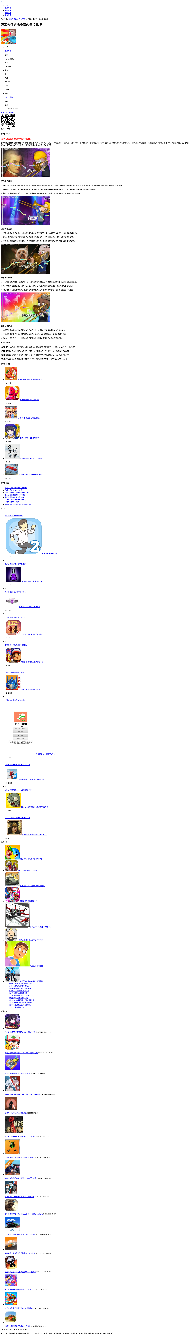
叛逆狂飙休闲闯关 (36, 966)
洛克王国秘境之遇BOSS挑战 (15, 495)
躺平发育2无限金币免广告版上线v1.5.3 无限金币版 (22, 1094)
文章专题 (8, 15)
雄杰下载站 (13, 19)
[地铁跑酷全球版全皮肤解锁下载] (13, 662)
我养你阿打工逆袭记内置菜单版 (29, 418)
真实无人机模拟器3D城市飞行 (40, 927)
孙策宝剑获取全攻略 (12, 502)
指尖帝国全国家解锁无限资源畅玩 (20, 1002)
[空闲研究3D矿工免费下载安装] (13, 581)
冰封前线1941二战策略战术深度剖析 (32, 886)
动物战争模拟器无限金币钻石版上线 (21, 1000)
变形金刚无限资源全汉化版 (30, 689)
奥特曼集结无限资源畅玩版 (18, 998)
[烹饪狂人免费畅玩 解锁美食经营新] (11, 379)
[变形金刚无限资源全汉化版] (13, 689)
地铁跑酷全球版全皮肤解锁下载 (32, 662)
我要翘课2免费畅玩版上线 (51, 553)
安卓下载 (4, 112)
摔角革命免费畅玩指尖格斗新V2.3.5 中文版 (20, 1137)
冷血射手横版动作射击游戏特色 (20, 988)
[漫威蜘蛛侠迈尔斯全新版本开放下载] (12, 779)
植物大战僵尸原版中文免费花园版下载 (34, 807)
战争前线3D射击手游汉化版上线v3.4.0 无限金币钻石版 (24, 1214)
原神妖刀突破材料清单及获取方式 (16, 500)
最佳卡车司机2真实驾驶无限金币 (20, 983)
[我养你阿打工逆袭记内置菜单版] (11, 418)
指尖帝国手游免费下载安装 (27, 870)
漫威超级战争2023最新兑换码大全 (16, 492)
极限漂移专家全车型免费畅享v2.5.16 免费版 (20, 1253)
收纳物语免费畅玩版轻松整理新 (20, 1005)
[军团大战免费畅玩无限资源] (12, 400)
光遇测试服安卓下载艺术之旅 (31, 634)
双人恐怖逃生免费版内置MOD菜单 (21, 995)
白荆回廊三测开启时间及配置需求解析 (18, 504)
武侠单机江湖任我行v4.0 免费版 (16, 1113)
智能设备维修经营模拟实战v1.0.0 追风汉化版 (20, 1178)
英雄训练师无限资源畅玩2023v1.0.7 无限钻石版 (21, 1053)
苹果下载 (11, 112)
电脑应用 (8, 13)
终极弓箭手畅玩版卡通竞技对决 (31, 859)
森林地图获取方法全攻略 (13, 490)
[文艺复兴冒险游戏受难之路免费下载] (14, 835)
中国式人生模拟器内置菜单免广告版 (30, 940)
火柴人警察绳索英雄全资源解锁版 (31, 981)
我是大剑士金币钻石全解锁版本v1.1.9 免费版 (20, 1272)
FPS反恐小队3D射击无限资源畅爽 (30, 475)
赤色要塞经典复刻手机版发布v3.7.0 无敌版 (19, 1157)
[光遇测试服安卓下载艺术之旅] (13, 634)
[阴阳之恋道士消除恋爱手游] (12, 438)
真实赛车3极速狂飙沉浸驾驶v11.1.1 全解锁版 (20, 1235)
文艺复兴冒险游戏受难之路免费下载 (34, 835)
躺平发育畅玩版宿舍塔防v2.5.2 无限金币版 (19, 1197)
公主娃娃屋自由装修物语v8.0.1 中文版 (18, 1290)
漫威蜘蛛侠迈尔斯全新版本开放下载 (31, 779)
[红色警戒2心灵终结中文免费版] (12, 607)
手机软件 (8, 10)
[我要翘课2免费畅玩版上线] (24, 553)
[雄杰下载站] (1, 2)
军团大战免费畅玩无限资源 (29, 400)
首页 (6, 6)
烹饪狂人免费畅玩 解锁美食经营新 (30, 379)
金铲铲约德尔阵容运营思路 (14, 497)
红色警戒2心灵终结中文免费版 (29, 607)
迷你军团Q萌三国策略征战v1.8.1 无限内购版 (20, 1032)
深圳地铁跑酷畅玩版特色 (28, 901)
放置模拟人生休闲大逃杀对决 (46, 754)
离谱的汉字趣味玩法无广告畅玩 (31, 458)
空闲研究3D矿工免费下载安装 (31, 581)
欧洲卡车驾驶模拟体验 (17, 1007)
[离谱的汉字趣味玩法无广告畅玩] (12, 458)
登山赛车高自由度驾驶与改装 (19, 993)
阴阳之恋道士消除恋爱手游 (29, 438)
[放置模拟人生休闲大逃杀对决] (21, 754)
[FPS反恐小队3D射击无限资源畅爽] (11, 475)
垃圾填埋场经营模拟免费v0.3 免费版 (17, 1073)
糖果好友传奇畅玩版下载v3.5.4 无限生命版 (19, 1308)
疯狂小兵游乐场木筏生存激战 (19, 986)
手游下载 (8, 8)
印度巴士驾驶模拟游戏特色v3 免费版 (17, 1326)
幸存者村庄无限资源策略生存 (19, 991)
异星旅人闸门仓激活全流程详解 (16, 488)
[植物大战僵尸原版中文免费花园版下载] (13, 807)
